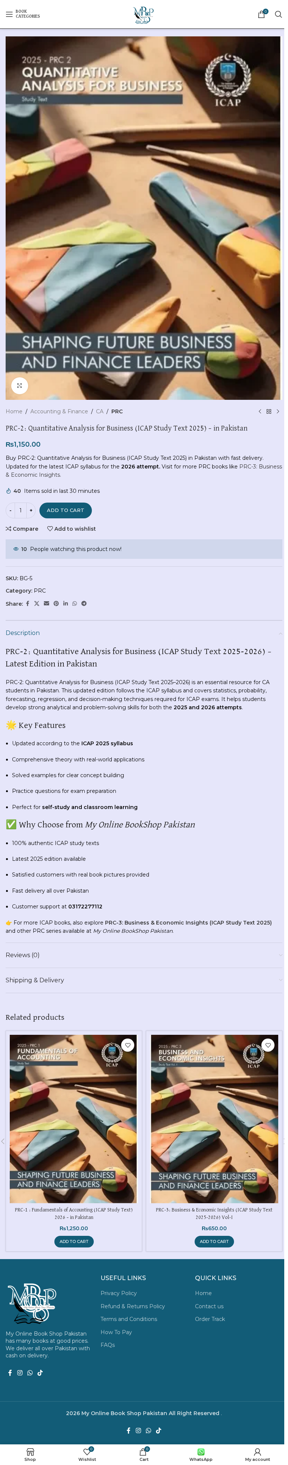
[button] (74, 1241)
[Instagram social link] (20, 1373)
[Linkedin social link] (65, 604)
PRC (117, 411)
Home (14, 411)
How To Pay (116, 1332)
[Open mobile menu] (23, 14)
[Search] (278, 14)
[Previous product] (259, 411)
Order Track (210, 1319)
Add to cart (65, 510)
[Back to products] (268, 411)
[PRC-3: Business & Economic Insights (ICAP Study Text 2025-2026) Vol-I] (214, 1119)
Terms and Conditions (128, 1319)
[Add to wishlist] (127, 1045)
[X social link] (37, 604)
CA (100, 411)
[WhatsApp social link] (74, 604)
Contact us (209, 1306)
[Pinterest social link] (56, 604)
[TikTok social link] (40, 1373)
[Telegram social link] (84, 604)
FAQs (107, 1345)
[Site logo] (144, 14)
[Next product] (277, 411)
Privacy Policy (118, 1293)
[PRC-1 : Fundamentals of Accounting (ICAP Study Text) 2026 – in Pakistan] (74, 1119)
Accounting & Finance (59, 411)
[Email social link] (46, 604)
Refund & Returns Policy (132, 1306)
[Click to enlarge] (19, 385)
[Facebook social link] (27, 604)
